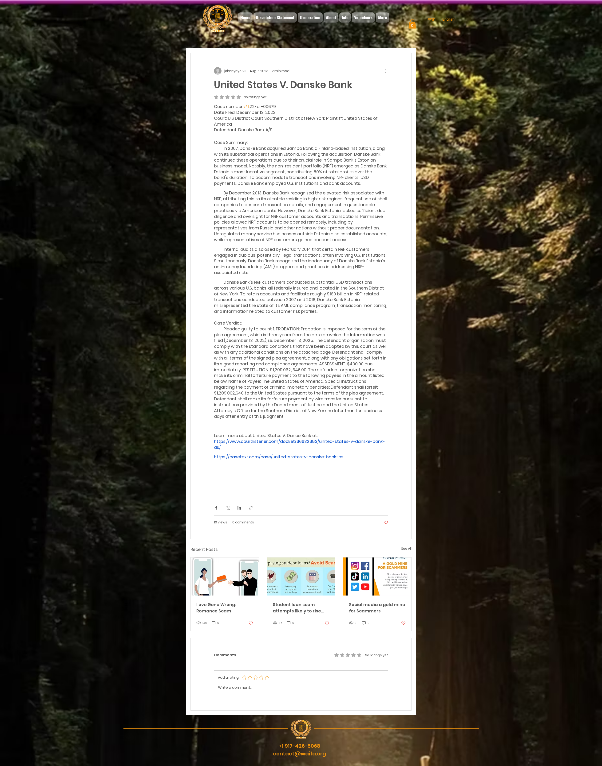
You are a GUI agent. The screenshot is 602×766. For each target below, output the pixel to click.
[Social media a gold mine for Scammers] (377, 576)
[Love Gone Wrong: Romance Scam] (225, 576)
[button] (412, 24)
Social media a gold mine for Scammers (377, 608)
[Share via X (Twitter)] (228, 508)
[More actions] (385, 71)
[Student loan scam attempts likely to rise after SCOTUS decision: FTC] (301, 576)
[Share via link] (251, 508)
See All (406, 548)
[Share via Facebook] (216, 508)
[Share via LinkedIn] (239, 508)
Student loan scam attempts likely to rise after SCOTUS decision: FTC (298, 608)
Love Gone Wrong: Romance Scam (216, 608)
